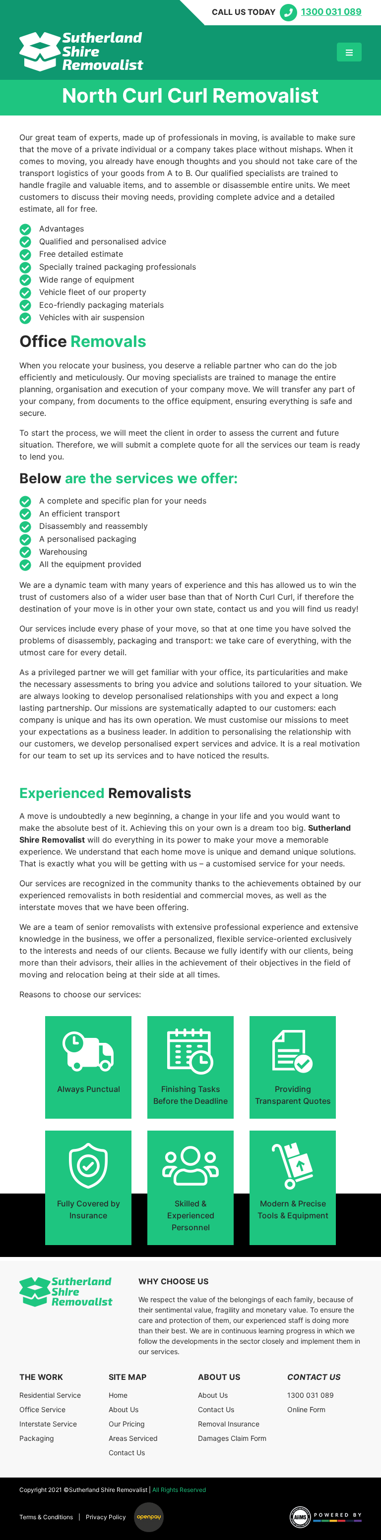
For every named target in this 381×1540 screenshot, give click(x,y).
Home (118, 1395)
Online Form (306, 1409)
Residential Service (50, 1395)
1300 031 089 (310, 1395)
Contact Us (127, 1452)
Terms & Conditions (46, 1517)
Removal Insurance (228, 1424)
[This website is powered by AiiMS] (326, 1517)
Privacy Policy (106, 1517)
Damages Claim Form (232, 1438)
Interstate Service (48, 1424)
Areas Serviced (133, 1438)
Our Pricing (127, 1424)
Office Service (42, 1409)
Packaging (36, 1438)
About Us (123, 1409)
